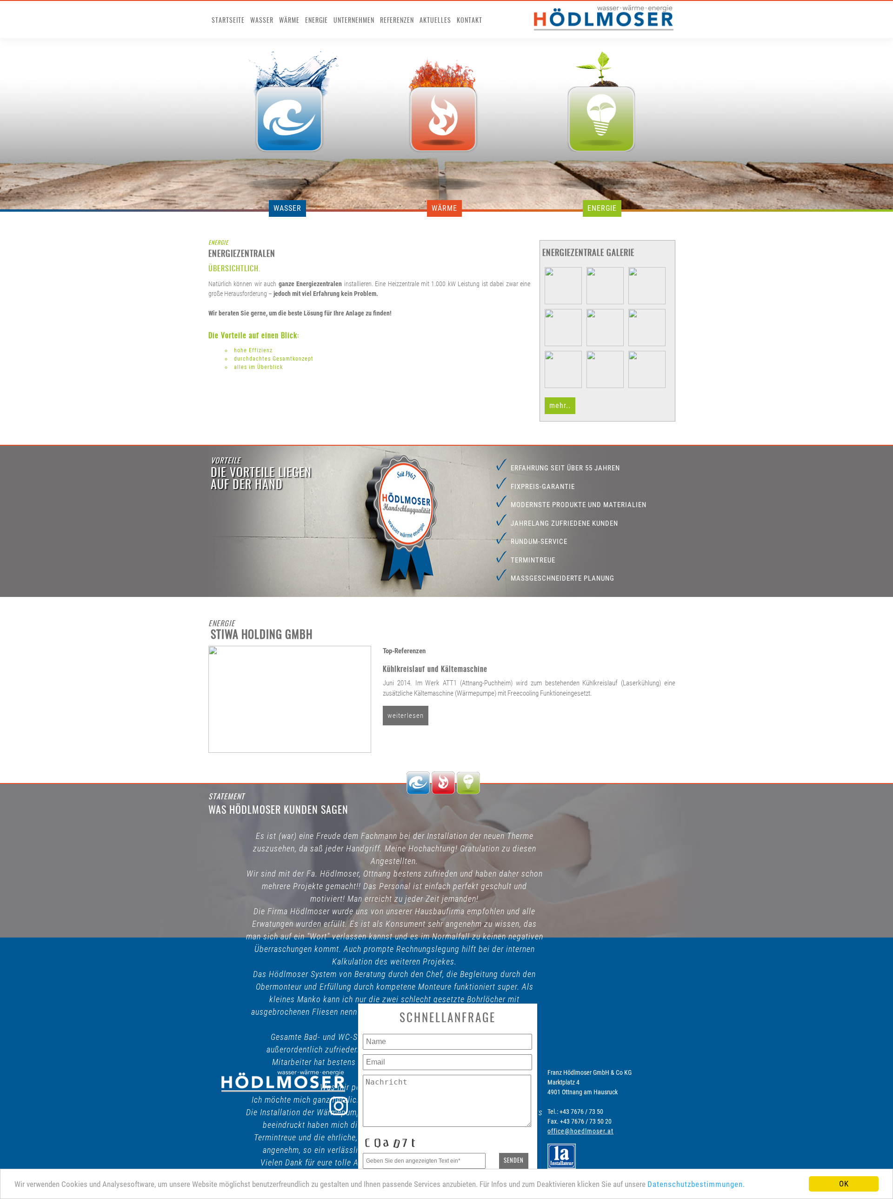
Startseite (228, 21)
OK (844, 1183)
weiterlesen (405, 715)
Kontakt (469, 21)
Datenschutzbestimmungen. (696, 1184)
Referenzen (397, 21)
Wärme (289, 21)
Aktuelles (435, 21)
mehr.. (560, 405)
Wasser (261, 21)
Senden (514, 1161)
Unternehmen (353, 21)
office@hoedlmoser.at (580, 1131)
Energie (316, 21)
